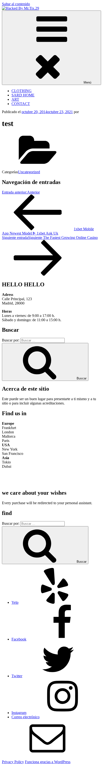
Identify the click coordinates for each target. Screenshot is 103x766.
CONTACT (20, 104)
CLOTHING (21, 91)
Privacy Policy (13, 762)
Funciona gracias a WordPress (47, 762)
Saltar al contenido (16, 4)
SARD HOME (22, 95)
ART (15, 99)
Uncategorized (29, 172)
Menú (87, 82)
